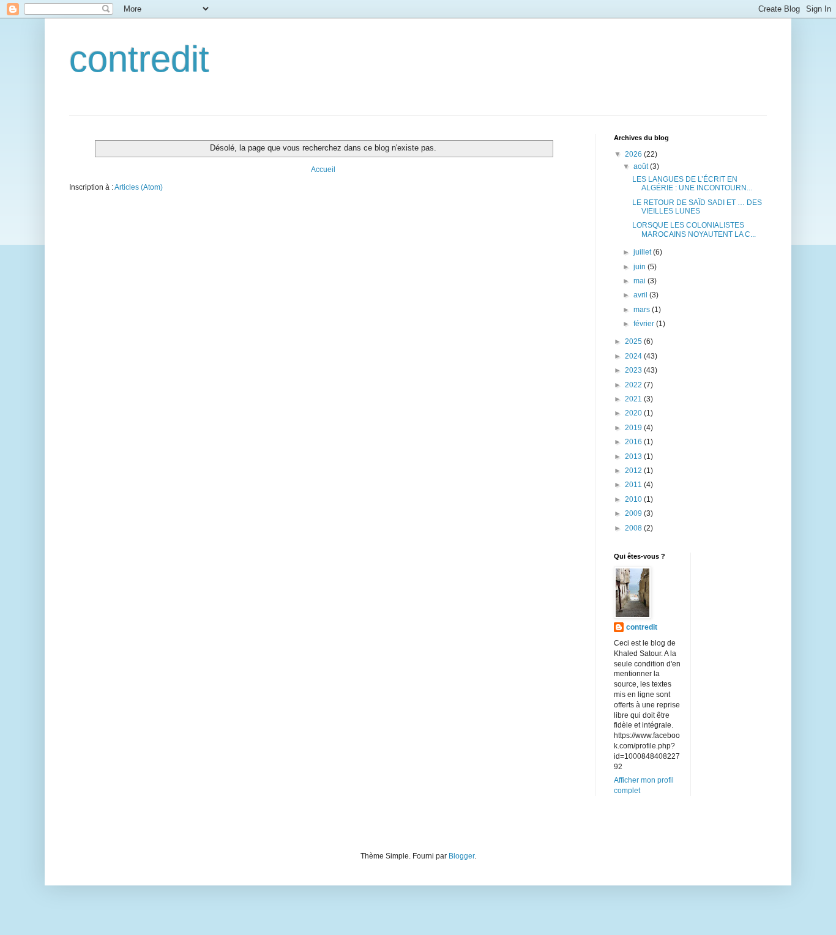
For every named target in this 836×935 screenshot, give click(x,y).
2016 (634, 442)
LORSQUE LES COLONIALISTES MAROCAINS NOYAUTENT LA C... (694, 229)
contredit (139, 59)
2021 (634, 399)
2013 (634, 456)
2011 (634, 484)
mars (642, 309)
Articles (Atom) (138, 187)
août (641, 166)
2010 (634, 499)
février (644, 323)
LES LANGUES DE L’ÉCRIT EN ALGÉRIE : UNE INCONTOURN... (692, 183)
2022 (634, 385)
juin (640, 267)
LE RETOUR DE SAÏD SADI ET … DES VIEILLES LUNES (697, 206)
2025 (634, 341)
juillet (643, 252)
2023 (634, 370)
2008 (634, 528)
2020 (634, 413)
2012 (634, 470)
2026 (634, 154)
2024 (634, 356)
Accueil (323, 169)
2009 (634, 513)
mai (640, 281)
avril (641, 295)
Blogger (461, 856)
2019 (634, 427)
